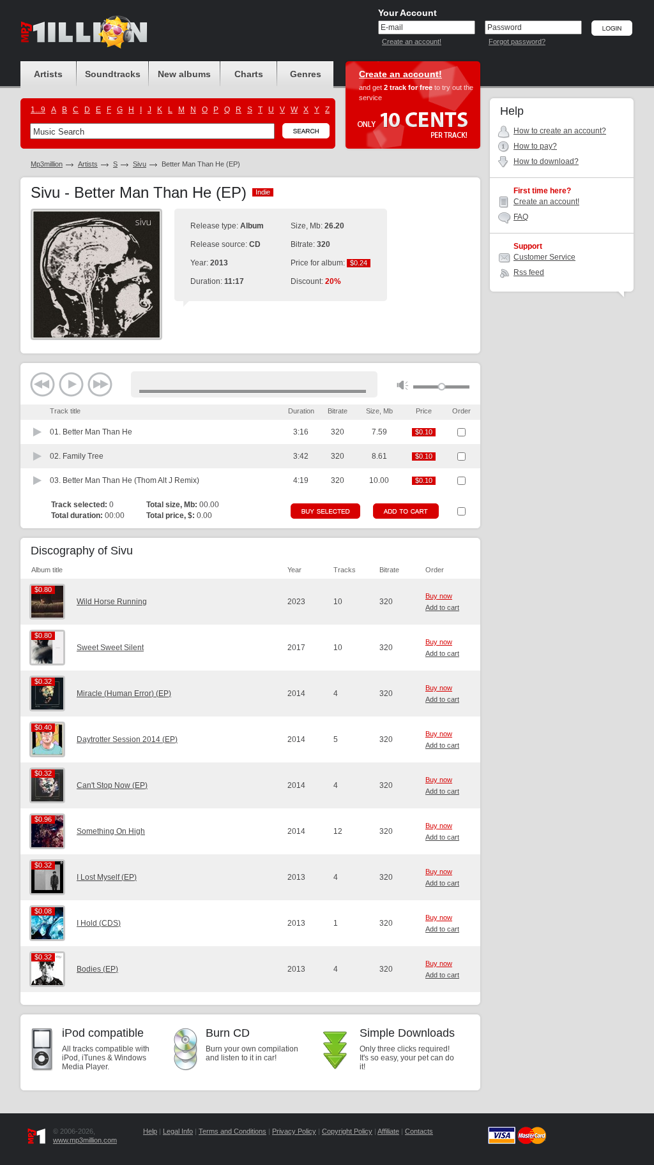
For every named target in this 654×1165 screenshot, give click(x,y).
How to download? (546, 161)
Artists (88, 164)
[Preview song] (37, 431)
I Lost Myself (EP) (107, 877)
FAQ (520, 216)
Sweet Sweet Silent (110, 647)
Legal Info (178, 1131)
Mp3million (47, 164)
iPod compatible (103, 1033)
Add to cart (442, 607)
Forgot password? (517, 41)
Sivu (139, 164)
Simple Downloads (407, 1033)
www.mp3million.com (85, 1140)
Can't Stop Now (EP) (112, 785)
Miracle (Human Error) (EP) (124, 693)
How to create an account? (559, 130)
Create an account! (411, 41)
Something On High (111, 831)
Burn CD (228, 1033)
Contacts (419, 1131)
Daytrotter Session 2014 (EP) (127, 739)
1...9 (38, 109)
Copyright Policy (347, 1131)
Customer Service (544, 257)
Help (150, 1131)
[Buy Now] (325, 511)
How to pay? (535, 146)
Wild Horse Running (112, 601)
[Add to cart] (406, 511)
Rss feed (528, 272)
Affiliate (388, 1131)
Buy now (438, 596)
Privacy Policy (294, 1131)
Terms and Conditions (232, 1131)
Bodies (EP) (97, 969)
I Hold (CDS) (99, 923)
